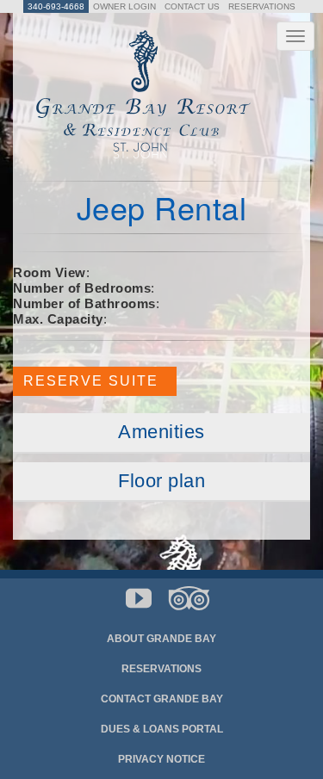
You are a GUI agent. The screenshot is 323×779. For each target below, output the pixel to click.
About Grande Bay (161, 639)
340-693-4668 (56, 6)
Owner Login (124, 6)
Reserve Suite (96, 381)
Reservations (261, 6)
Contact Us (192, 6)
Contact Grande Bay (162, 699)
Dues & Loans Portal (162, 729)
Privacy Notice (161, 759)
